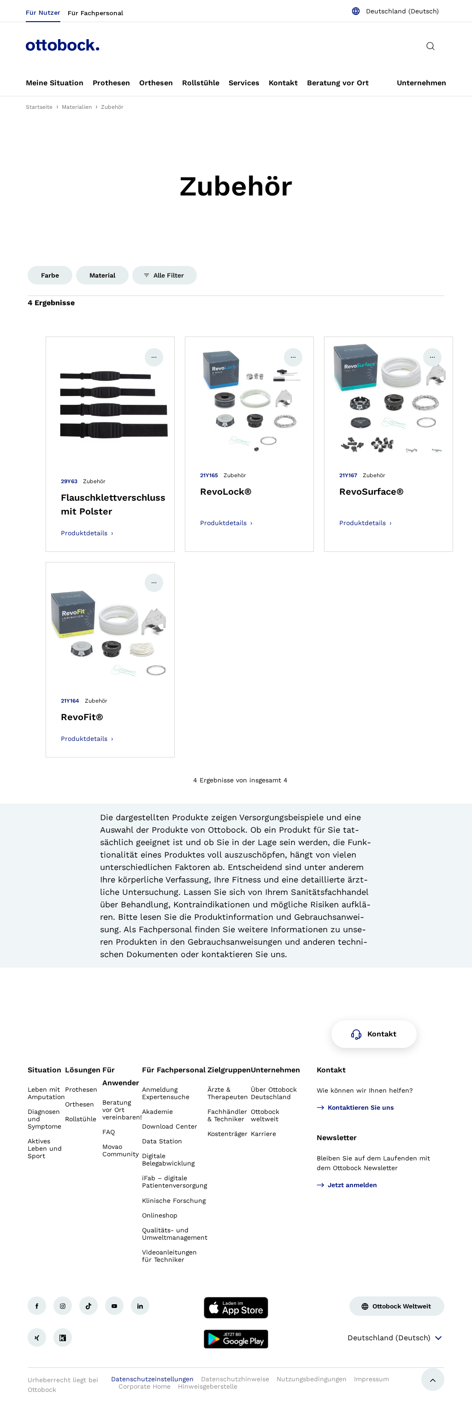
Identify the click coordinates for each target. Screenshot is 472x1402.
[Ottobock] (63, 46)
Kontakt (331, 1069)
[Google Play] (236, 1339)
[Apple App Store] (236, 1307)
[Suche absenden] (430, 46)
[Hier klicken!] (37, 1305)
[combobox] (395, 11)
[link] (54, 83)
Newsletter (337, 1137)
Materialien (77, 107)
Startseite (39, 107)
